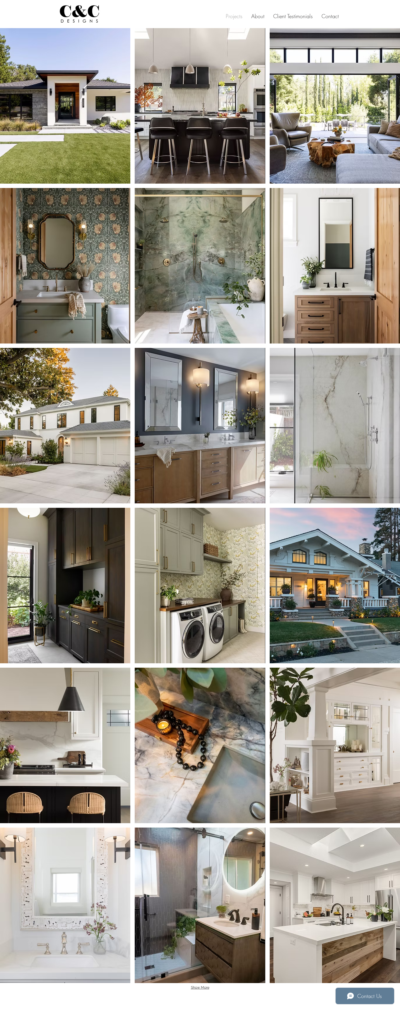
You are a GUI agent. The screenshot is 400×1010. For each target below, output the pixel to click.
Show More (200, 987)
